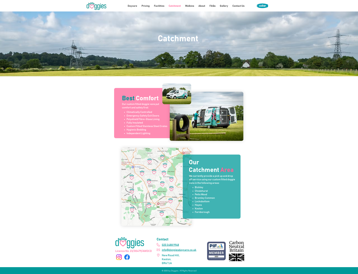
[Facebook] (127, 257)
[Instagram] (119, 257)
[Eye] (262, 5)
